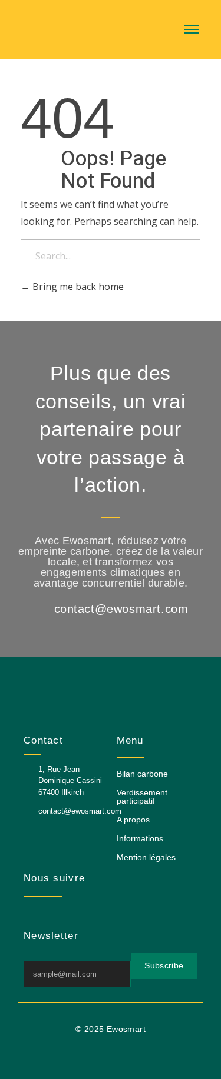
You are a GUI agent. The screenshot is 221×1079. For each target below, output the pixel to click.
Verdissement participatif (142, 796)
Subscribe (163, 965)
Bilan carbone (142, 773)
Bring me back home (77, 286)
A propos (133, 819)
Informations (140, 838)
